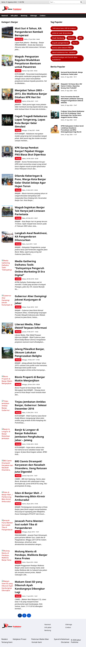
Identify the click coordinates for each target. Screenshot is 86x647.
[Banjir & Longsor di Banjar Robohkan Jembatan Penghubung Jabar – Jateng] (7, 433)
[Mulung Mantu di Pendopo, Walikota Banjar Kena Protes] (7, 555)
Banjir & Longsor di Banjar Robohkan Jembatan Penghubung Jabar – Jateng (29, 435)
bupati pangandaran (60, 43)
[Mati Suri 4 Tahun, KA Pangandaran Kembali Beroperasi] (7, 32)
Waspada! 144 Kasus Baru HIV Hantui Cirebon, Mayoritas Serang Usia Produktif (71, 86)
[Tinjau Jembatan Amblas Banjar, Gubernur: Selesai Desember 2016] (7, 405)
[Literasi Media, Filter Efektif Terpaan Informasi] (7, 328)
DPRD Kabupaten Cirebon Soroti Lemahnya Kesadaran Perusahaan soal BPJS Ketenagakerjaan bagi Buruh (72, 129)
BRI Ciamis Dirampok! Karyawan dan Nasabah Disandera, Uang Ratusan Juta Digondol (31, 466)
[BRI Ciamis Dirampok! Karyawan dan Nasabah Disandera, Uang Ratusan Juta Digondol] (7, 465)
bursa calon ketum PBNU (62, 47)
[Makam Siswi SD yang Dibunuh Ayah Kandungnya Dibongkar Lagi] (7, 585)
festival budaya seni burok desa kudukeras (64, 58)
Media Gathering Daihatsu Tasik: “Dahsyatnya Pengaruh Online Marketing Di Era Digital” (30, 268)
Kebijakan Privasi (19, 639)
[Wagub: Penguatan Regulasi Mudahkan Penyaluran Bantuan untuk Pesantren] (7, 60)
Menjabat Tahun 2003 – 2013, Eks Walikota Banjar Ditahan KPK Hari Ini (31, 93)
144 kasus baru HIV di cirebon (64, 28)
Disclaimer (65, 642)
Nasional (4, 16)
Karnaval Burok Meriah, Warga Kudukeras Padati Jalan (72, 73)
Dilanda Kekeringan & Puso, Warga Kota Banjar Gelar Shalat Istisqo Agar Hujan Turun (30, 181)
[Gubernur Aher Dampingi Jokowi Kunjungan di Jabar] (7, 300)
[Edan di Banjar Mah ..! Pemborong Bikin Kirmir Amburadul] (7, 497)
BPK (80, 38)
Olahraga (33, 16)
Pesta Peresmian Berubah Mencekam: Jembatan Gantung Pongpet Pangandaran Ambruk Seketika (72, 100)
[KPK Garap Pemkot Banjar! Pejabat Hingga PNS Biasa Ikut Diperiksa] (7, 151)
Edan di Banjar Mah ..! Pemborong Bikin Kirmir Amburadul (30, 496)
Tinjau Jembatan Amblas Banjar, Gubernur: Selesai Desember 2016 (30, 405)
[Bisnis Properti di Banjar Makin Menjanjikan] (7, 381)
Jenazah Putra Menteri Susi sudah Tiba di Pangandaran (29, 524)
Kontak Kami (37, 642)
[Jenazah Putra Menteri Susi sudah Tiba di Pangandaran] (7, 525)
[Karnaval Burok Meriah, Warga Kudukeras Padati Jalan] (55, 75)
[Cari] (81, 2)
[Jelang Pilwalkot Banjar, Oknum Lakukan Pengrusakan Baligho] (7, 353)
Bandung (24, 16)
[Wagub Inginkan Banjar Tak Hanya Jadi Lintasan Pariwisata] (7, 211)
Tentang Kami (6, 642)
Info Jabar (14, 16)
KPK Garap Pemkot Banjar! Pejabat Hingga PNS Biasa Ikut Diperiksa (30, 151)
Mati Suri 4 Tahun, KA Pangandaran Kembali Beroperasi (29, 32)
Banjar (18, 71)
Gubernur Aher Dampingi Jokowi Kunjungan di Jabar (31, 299)
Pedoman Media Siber (40, 639)
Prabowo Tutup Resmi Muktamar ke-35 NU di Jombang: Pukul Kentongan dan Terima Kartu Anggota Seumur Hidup (72, 114)
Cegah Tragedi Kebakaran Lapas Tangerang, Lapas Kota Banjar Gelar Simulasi (31, 121)
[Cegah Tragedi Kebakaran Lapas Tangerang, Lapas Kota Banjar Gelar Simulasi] (7, 120)
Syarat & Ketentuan (61, 639)
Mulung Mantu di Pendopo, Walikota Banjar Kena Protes (31, 555)
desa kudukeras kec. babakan (64, 52)
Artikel (18, 279)
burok (75, 43)
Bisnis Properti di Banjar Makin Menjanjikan (30, 378)
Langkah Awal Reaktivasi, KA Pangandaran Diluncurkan (31, 236)
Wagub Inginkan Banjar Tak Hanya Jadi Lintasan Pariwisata (30, 211)
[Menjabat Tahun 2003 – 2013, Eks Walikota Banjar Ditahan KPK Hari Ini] (7, 94)
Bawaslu (71, 38)
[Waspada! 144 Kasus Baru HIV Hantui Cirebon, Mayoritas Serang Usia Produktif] (55, 87)
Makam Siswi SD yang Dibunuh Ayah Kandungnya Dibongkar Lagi (30, 587)
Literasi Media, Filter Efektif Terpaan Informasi (31, 326)
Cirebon (42, 16)
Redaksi (4, 639)
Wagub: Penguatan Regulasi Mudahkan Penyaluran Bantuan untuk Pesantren (28, 62)
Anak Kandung (58, 38)
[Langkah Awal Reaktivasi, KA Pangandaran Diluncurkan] (7, 237)
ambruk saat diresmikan (62, 33)
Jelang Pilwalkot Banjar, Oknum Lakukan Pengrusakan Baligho (30, 352)
